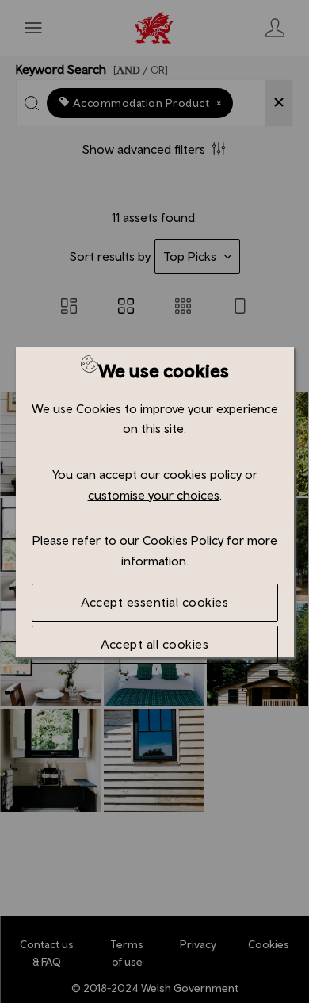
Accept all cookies (154, 644)
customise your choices (153, 495)
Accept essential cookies (154, 602)
